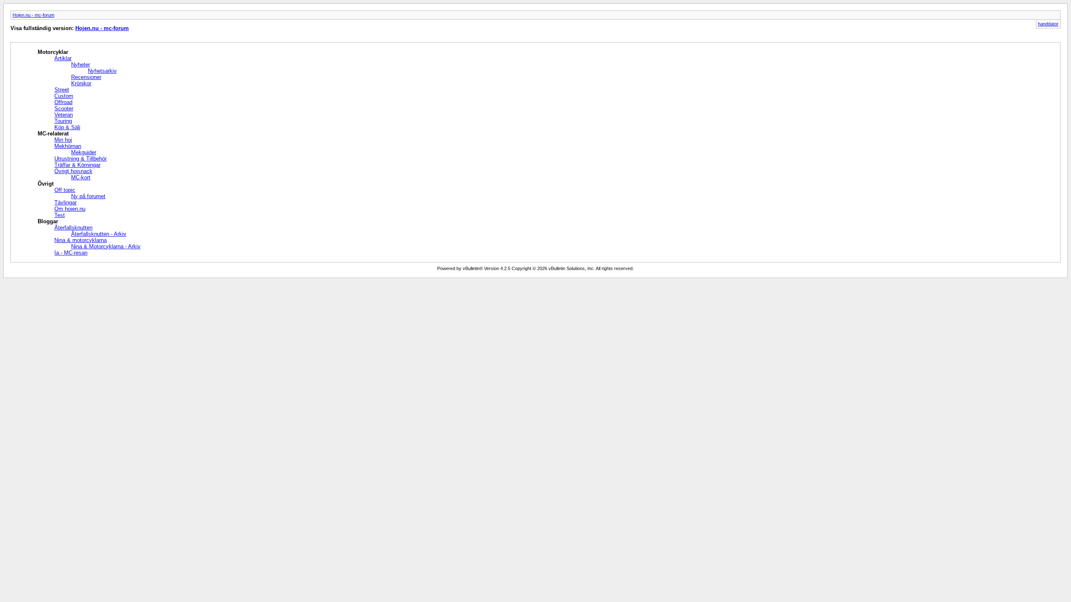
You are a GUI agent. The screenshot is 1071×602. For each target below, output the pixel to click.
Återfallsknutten (73, 227)
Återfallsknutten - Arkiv (98, 234)
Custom (63, 96)
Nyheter (80, 64)
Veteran (63, 115)
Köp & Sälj (67, 127)
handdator (1048, 23)
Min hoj (63, 140)
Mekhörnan (67, 146)
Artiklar (63, 58)
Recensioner (86, 77)
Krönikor (81, 83)
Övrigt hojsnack (73, 171)
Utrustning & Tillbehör (80, 159)
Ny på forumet (88, 196)
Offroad (63, 102)
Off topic (64, 190)
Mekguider (83, 152)
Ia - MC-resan (70, 253)
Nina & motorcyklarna (80, 240)
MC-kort (80, 177)
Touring (63, 121)
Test (59, 215)
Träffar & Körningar (77, 165)
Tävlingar (65, 202)
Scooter (63, 108)
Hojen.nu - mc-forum (33, 15)
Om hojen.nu (69, 209)
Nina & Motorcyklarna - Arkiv (106, 246)
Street (61, 90)
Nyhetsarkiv (102, 71)
